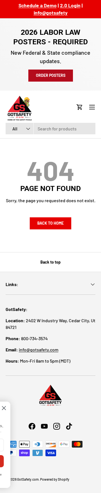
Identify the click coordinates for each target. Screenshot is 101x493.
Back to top (50, 262)
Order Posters (50, 75)
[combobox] (50, 128)
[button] (80, 107)
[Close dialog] (33, 408)
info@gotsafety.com (38, 349)
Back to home (50, 223)
